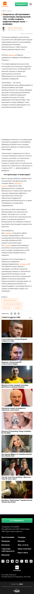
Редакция (6, 541)
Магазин (21, 541)
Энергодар (6, 308)
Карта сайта (23, 553)
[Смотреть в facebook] (3, 561)
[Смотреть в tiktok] (26, 561)
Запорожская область (10, 300)
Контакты (6, 545)
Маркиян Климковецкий (15, 28)
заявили (11, 55)
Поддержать (21, 4)
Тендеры (21, 537)
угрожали (8, 233)
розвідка (17, 308)
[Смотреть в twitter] (21, 561)
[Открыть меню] (30, 4)
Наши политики (24, 549)
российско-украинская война (12, 304)
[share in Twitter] (15, 314)
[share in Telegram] (19, 314)
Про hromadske (8, 537)
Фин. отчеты (23, 545)
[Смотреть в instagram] (7, 561)
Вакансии (6, 555)
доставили (23, 264)
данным (7, 245)
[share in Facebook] (11, 314)
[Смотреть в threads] (31, 561)
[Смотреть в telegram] (12, 561)
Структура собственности (8, 550)
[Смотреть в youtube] (17, 561)
